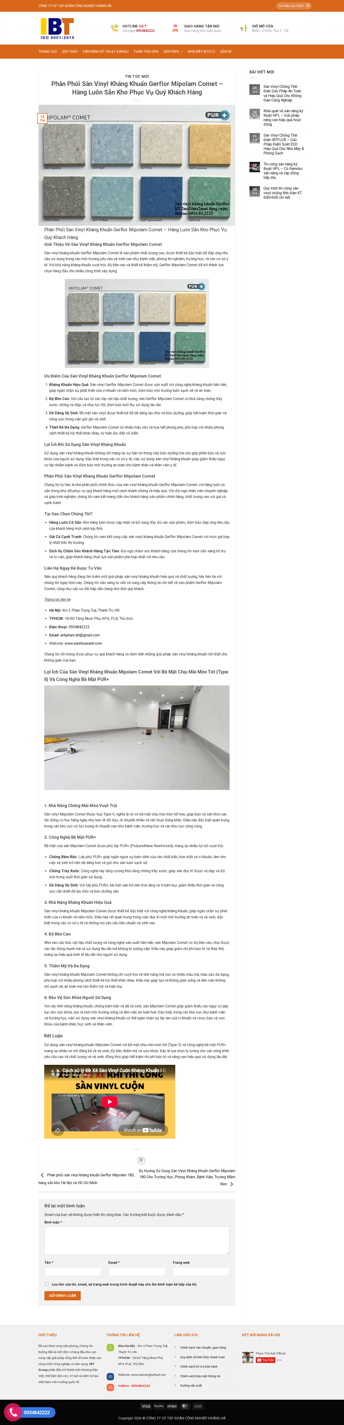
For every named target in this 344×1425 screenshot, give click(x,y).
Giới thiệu (70, 51)
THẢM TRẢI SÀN (145, 51)
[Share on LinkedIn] (141, 1160)
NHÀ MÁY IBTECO (201, 51)
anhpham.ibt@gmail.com (80, 635)
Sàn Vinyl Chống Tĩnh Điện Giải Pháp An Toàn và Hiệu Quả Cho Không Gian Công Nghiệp (282, 93)
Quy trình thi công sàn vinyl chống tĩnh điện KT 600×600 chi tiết (282, 192)
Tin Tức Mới (137, 76)
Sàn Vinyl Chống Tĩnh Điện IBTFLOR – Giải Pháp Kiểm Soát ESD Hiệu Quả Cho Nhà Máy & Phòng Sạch (283, 144)
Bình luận (53, 1222)
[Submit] (307, 5)
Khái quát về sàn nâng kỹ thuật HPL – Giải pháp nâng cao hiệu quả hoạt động (283, 118)
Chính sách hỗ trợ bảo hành (199, 1366)
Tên (48, 1263)
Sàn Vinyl (171, 51)
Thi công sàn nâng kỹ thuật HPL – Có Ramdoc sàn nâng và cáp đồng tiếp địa (283, 171)
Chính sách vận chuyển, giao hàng (203, 1347)
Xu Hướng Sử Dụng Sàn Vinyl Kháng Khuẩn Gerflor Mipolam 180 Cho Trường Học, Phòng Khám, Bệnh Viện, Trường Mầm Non (187, 1177)
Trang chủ (48, 51)
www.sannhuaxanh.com (83, 643)
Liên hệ (225, 51)
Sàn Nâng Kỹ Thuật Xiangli (105, 51)
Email (114, 1263)
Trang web (181, 1263)
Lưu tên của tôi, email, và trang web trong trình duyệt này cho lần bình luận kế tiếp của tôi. (124, 1285)
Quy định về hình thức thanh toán (202, 1357)
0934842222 (145, 31)
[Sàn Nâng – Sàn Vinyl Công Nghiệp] (71, 28)
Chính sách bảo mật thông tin (200, 1376)
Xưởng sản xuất (191, 1385)
